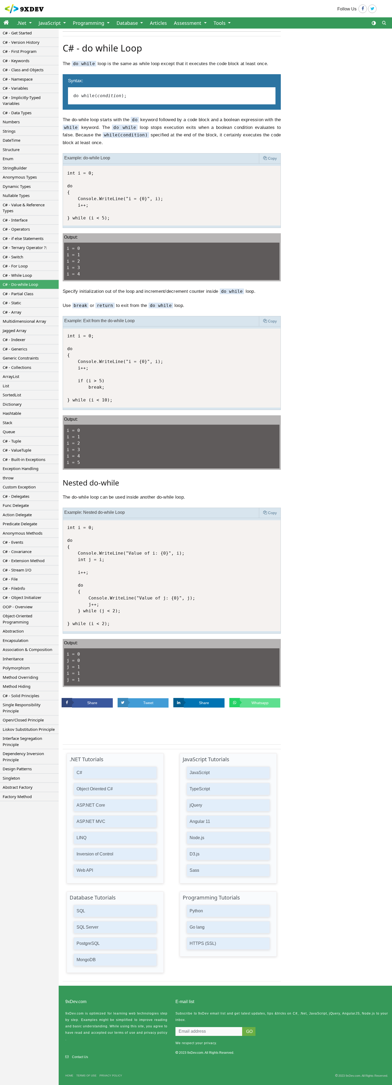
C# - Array (12, 312)
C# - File (10, 579)
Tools (220, 23)
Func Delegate (16, 505)
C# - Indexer (14, 339)
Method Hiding (16, 686)
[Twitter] (372, 9)
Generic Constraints (21, 358)
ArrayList (11, 376)
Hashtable (12, 413)
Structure (11, 149)
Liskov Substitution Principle (29, 729)
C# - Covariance (17, 551)
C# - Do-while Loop (20, 284)
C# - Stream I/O (17, 570)
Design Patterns (17, 768)
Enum (8, 158)
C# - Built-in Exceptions (24, 459)
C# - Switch (13, 256)
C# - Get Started (17, 32)
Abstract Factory (18, 787)
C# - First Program (20, 51)
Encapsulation (15, 640)
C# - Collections (17, 367)
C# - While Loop (17, 275)
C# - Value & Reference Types (24, 208)
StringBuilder (15, 168)
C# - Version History (21, 42)
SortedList (12, 394)
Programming (89, 23)
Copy (272, 158)
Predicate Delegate (20, 523)
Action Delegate (17, 514)
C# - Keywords (16, 60)
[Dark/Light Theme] (373, 23)
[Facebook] (362, 9)
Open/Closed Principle (23, 720)
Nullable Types (16, 195)
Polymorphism (16, 667)
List (6, 385)
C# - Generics (15, 349)
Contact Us (80, 1057)
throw (8, 477)
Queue (9, 431)
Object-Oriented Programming (17, 619)
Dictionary (12, 404)
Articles (158, 23)
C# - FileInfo (14, 588)
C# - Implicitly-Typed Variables (22, 100)
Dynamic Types (17, 186)
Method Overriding (20, 677)
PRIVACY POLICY (110, 1075)
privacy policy (155, 1033)
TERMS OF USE (86, 1075)
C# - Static (12, 302)
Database (128, 23)
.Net (22, 23)
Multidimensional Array (24, 321)
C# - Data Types (17, 112)
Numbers (11, 121)
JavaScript (50, 23)
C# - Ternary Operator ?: (25, 247)
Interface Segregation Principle (22, 741)
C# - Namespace (18, 79)
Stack (7, 422)
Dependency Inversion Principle (23, 756)
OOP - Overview (18, 606)
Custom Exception (19, 487)
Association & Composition (27, 649)
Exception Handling (20, 468)
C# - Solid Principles (21, 695)
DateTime (11, 140)
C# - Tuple (12, 441)
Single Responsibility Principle (22, 707)
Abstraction (13, 631)
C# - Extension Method (24, 560)
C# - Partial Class (18, 293)
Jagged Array (14, 330)
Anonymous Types (20, 177)
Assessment (188, 23)
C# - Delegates (16, 496)
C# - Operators (16, 229)
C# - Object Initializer (22, 597)
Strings (9, 131)
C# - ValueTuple (17, 450)
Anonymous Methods (22, 533)
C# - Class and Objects (23, 69)
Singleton (11, 778)
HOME (69, 1075)
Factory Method (17, 796)
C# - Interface (15, 220)
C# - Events (13, 542)
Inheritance (13, 658)
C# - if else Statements (23, 238)
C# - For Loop (15, 266)
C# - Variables (15, 88)
